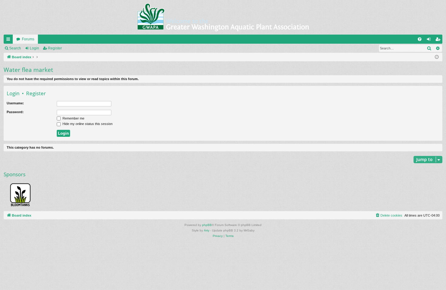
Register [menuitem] (439, 40)
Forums (28, 39)
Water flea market (28, 70)
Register (55, 48)
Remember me (73, 118)
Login (34, 48)
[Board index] (223, 17)
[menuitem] (419, 39)
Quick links (9, 40)
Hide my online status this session (87, 124)
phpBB (207, 225)
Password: (15, 112)
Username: (15, 103)
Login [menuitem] (430, 40)
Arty (206, 230)
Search (15, 48)
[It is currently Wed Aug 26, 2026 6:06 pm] (437, 57)
